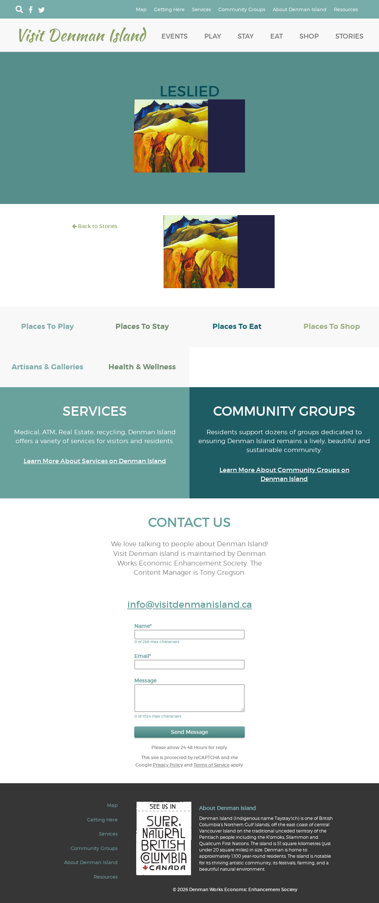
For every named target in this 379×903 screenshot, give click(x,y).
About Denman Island (299, 9)
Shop (309, 36)
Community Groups (241, 9)
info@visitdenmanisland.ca (189, 604)
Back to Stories (97, 226)
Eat (276, 36)
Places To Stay (142, 326)
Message (145, 680)
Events (174, 36)
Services (201, 9)
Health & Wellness (142, 367)
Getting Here (169, 9)
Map (141, 9)
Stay (246, 36)
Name (143, 626)
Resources (346, 9)
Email (142, 656)
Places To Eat (237, 326)
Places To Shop (331, 326)
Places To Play (47, 326)
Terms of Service (211, 765)
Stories (349, 36)
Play (212, 36)
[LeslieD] (189, 135)
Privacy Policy (168, 765)
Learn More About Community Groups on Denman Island (284, 474)
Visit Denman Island (80, 35)
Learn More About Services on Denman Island (95, 461)
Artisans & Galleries (47, 367)
